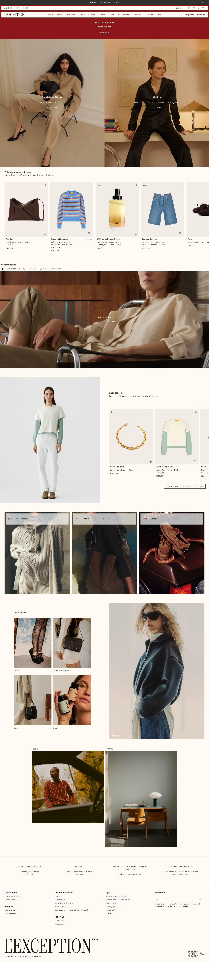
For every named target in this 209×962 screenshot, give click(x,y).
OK (200, 899)
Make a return (62, 907)
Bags (111, 14)
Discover (104, 33)
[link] (37, 553)
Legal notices (111, 903)
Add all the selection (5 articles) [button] (184, 486)
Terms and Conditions (115, 896)
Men (35, 748)
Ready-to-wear (88, 14)
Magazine (189, 15)
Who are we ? (11, 910)
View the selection (104, 322)
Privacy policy (112, 907)
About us (201, 15)
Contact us (60, 900)
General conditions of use (118, 900)
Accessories (124, 14)
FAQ (56, 896)
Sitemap (108, 913)
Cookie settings (112, 910)
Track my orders (13, 896)
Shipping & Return (64, 903)
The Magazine (11, 914)
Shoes (102, 14)
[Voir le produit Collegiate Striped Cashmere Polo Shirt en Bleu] (87, 240)
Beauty (138, 14)
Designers (71, 14)
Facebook (59, 921)
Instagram (59, 924)
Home (110, 748)
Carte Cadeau (11, 900)
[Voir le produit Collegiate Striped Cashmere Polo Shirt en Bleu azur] (91, 240)
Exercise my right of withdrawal (71, 910)
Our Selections (153, 14)
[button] (203, 2)
